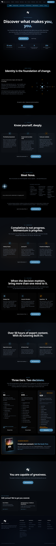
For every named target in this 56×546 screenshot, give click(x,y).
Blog (30, 528)
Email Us (39, 522)
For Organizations (23, 526)
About (37, 1)
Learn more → (21, 449)
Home (10, 5)
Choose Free (9, 430)
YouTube (39, 526)
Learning (41, 5)
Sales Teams (22, 1)
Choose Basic (28, 430)
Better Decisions (35, 5)
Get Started (50, 1)
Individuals (17, 1)
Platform (12, 1)
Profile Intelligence (23, 530)
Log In (44, 1)
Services (29, 1)
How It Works (31, 526)
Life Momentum (28, 5)
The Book (49, 524)
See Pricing (33, 38)
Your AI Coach (22, 5)
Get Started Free (23, 38)
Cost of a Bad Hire (32, 524)
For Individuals (22, 522)
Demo (40, 1)
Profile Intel (33, 1)
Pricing (45, 5)
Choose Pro (46, 430)
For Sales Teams (23, 524)
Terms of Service (50, 528)
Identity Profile (15, 5)
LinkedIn (39, 524)
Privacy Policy (49, 526)
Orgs (25, 1)
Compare (30, 522)
